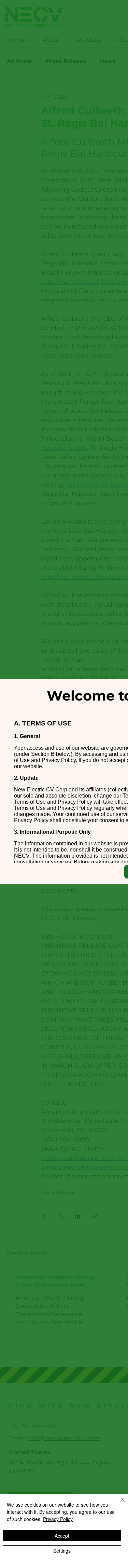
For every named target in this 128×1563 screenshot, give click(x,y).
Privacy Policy (58, 1519)
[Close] (118, 1504)
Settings (62, 1550)
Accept (62, 1535)
